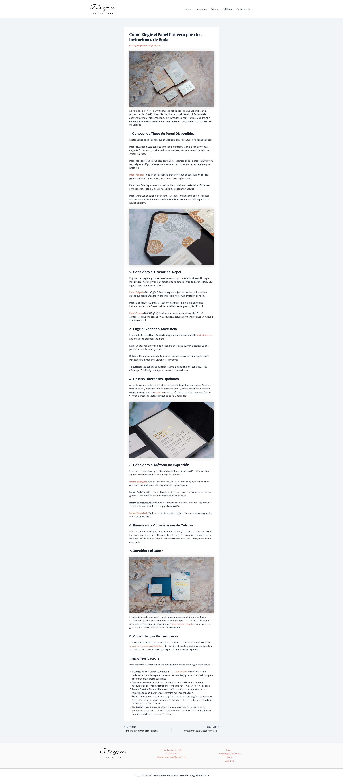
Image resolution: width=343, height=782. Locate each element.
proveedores (181, 671)
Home (188, 8)
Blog (229, 757)
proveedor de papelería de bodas (146, 645)
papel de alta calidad (182, 624)
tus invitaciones (204, 335)
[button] (251, 9)
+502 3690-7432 (171, 753)
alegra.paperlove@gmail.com (171, 757)
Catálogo (227, 8)
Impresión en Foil (138, 513)
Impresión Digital (138, 481)
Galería (214, 8)
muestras (159, 392)
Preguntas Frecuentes (229, 753)
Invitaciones (201, 8)
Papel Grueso (136, 313)
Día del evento (243, 8)
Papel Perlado (136, 174)
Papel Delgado (136, 292)
